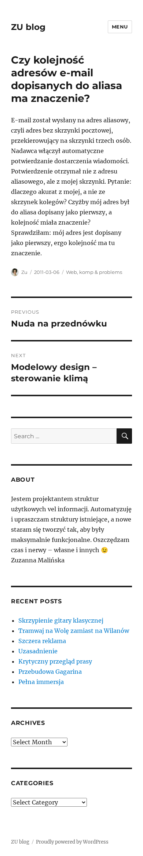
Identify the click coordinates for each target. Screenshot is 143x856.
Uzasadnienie (38, 651)
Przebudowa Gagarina (50, 671)
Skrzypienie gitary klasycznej (60, 620)
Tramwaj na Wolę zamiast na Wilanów (73, 630)
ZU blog (28, 27)
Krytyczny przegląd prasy (55, 661)
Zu (24, 272)
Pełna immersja (41, 681)
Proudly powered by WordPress (72, 842)
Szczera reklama (42, 641)
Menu (120, 27)
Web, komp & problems (94, 272)
